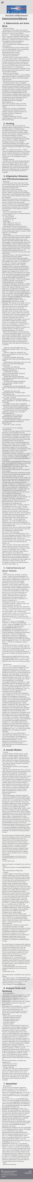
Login (30, 1171)
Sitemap (14, 1171)
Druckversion (7, 1171)
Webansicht (28, 1173)
